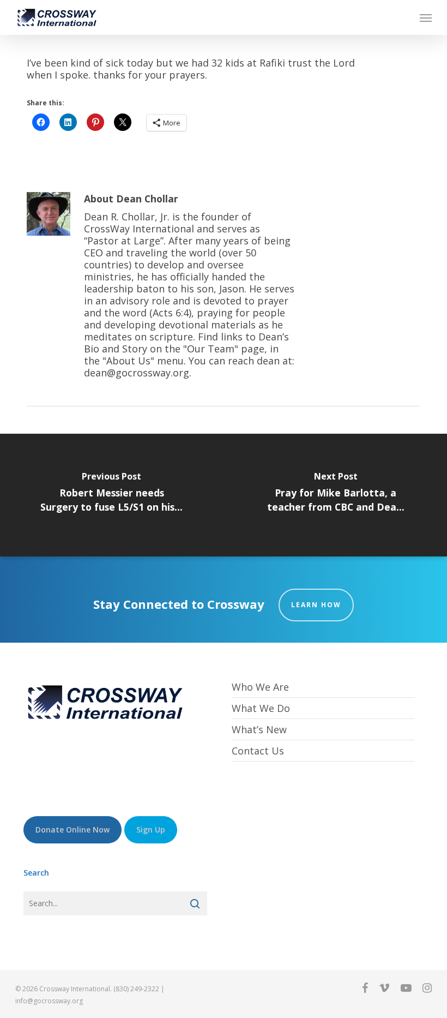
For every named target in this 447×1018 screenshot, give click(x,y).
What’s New (259, 729)
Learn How (316, 604)
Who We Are (260, 687)
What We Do (261, 708)
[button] (426, 17)
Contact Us (258, 750)
